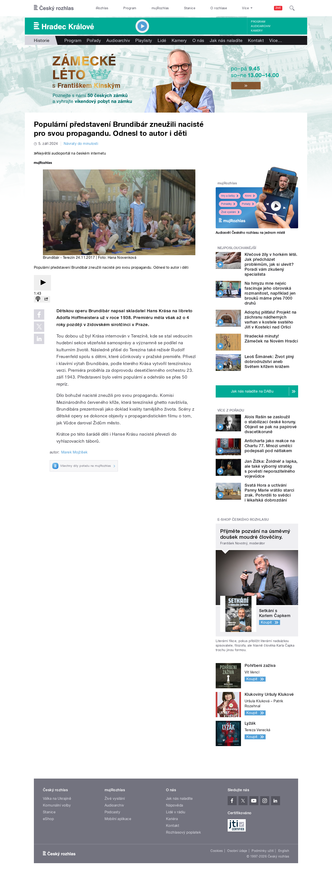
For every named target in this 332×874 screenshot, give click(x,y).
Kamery (257, 30)
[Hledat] (292, 8)
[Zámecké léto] (166, 79)
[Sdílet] (46, 299)
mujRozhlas (160, 8)
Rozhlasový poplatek (183, 832)
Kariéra (172, 819)
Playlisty (143, 40)
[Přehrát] (42, 283)
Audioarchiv (260, 26)
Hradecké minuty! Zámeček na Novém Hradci (271, 338)
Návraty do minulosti (81, 143)
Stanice (189, 8)
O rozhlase (218, 8)
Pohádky (226, 204)
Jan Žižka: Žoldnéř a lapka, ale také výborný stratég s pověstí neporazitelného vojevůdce (271, 469)
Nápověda (174, 805)
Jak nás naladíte (226, 40)
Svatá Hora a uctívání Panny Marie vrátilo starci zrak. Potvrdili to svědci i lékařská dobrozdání (269, 492)
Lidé (162, 40)
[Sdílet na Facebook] (39, 314)
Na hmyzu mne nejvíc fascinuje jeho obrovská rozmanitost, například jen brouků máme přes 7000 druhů (270, 293)
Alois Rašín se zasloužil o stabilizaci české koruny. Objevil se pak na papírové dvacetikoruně (271, 424)
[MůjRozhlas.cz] (43, 163)
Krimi (248, 195)
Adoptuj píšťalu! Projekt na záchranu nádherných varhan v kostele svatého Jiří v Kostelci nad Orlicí (271, 319)
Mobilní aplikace (118, 819)
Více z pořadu (230, 410)
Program (129, 8)
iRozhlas (102, 8)
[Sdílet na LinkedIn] (39, 339)
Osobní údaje (237, 851)
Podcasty (112, 812)
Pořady (94, 40)
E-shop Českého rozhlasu (243, 520)
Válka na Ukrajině (57, 798)
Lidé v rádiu (175, 812)
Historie (41, 40)
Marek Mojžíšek (74, 452)
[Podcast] (38, 299)
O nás (198, 40)
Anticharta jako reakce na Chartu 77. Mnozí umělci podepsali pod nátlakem (270, 445)
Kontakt (256, 40)
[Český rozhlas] (54, 8)
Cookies (216, 851)
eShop (48, 819)
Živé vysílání (228, 212)
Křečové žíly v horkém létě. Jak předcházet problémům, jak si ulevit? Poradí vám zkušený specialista (271, 264)
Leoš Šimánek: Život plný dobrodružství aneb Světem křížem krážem (269, 361)
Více (275, 40)
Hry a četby (228, 195)
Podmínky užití (263, 851)
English (283, 851)
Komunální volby (57, 805)
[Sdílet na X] (39, 326)
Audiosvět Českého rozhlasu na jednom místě (250, 232)
